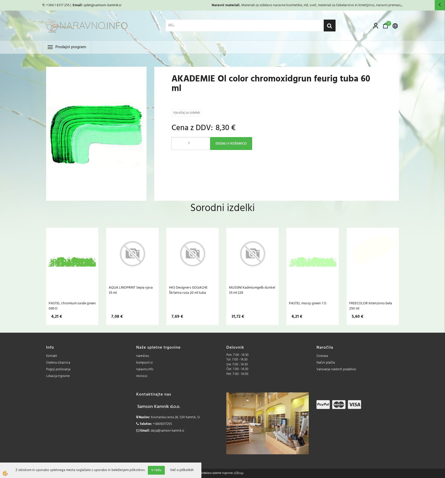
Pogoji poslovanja (58, 369)
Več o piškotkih (182, 470)
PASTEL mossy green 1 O (307, 303)
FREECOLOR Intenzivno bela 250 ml (370, 305)
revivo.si (141, 376)
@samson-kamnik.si (106, 5)
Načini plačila (325, 362)
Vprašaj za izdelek (186, 113)
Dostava (322, 356)
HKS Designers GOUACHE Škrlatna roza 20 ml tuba (188, 290)
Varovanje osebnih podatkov (336, 369)
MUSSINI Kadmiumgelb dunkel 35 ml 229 (252, 290)
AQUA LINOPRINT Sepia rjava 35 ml (131, 290)
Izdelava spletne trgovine (217, 473)
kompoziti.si (144, 362)
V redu (156, 470)
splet (87, 5)
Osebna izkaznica (58, 362)
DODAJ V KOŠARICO (231, 144)
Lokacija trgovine (58, 376)
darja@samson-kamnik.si (167, 430)
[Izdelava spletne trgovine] (239, 473)
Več (72, 261)
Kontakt (51, 356)
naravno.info (144, 369)
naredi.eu (142, 356)
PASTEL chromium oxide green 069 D (72, 305)
